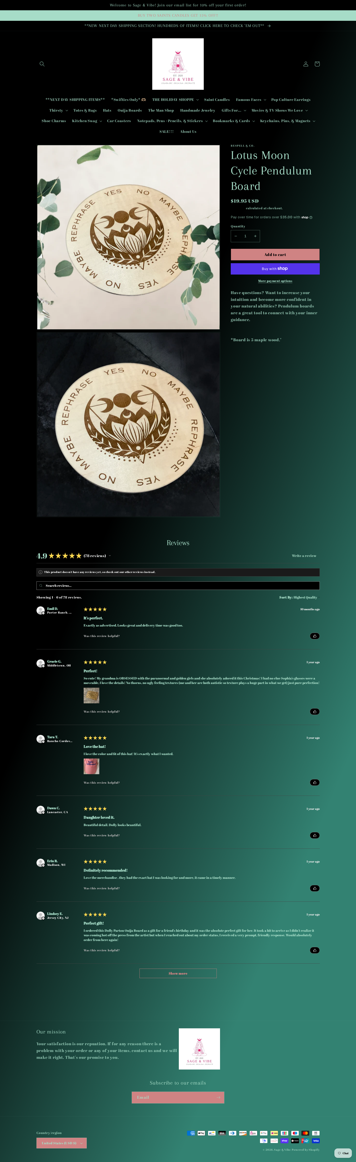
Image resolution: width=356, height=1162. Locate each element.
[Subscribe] (218, 1098)
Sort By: (286, 597)
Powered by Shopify (306, 1149)
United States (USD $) (59, 1143)
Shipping (238, 208)
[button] (42, 64)
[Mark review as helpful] (315, 636)
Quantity (238, 226)
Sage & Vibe (282, 1149)
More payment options (275, 280)
